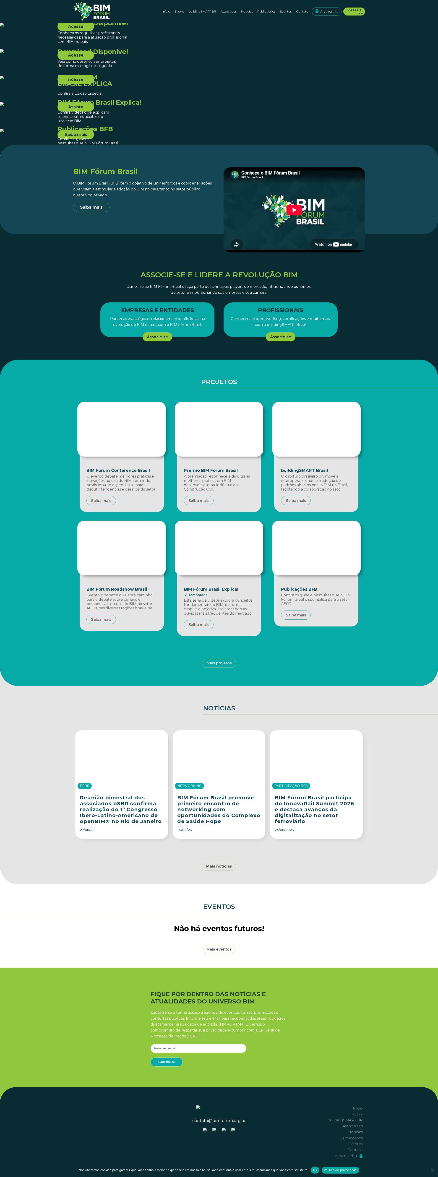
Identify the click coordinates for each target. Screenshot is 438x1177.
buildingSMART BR (202, 11)
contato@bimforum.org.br (219, 1120)
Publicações (266, 11)
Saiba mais (91, 207)
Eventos (286, 11)
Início (166, 11)
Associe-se (355, 11)
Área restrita (329, 11)
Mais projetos (219, 663)
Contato (302, 11)
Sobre (357, 1114)
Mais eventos (219, 949)
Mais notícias (219, 866)
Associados (229, 11)
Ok (315, 1170)
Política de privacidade (340, 1170)
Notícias (247, 11)
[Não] (432, 1170)
